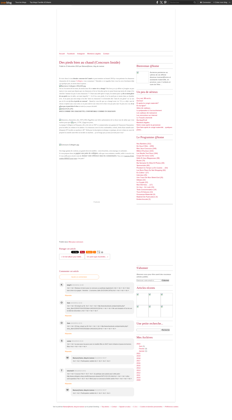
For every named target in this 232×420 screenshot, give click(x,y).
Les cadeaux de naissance (147, 113)
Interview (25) (142, 175)
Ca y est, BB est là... (144, 98)
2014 (138, 368)
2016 (138, 363)
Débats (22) (141, 180)
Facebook (71, 54)
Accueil (62, 54)
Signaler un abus (125, 407)
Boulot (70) (141, 161)
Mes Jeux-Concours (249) (146, 148)
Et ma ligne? (141, 106)
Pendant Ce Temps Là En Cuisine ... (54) (152, 168)
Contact (106, 54)
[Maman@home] (143, 77)
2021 (138, 353)
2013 (138, 370)
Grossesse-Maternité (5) (146, 194)
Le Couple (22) (142, 182)
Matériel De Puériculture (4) (147, 197)
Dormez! (140, 101)
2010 (138, 378)
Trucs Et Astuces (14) (145, 192)
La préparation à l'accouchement (149, 110)
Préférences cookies (171, 407)
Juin (140, 346)
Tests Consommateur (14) (146, 189)
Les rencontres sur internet (147, 115)
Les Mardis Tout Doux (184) (147, 153)
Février (141, 349)
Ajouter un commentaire (79, 277)
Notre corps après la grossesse (148, 125)
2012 (138, 373)
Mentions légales (143, 122)
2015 (138, 365)
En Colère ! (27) (143, 173)
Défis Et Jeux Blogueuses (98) (148, 158)
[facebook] (157, 2)
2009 (138, 380)
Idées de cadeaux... (144, 108)
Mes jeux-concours (76, 242)
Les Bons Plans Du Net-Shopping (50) (151, 170)
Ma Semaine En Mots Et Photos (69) (150, 163)
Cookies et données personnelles (151, 407)
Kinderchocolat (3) (144, 199)
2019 (138, 356)
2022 (138, 344)
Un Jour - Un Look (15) (145, 187)
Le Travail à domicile (144, 118)
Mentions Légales (94, 54)
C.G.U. (135, 407)
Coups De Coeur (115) (145, 156)
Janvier (142, 351)
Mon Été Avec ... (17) (145, 185)
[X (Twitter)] (161, 2)
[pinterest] (165, 2)
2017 (138, 361)
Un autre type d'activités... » (97, 257)
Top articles (105, 407)
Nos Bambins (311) (144, 144)
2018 (138, 358)
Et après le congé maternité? (148, 103)
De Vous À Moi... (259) (145, 146)
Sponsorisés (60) (143, 165)
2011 (138, 375)
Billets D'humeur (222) (145, 151)
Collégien (79, 81)
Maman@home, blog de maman (73, 407)
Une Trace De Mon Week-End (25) (150, 177)
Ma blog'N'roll (142, 120)
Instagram (81, 54)
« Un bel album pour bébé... (72, 257)
